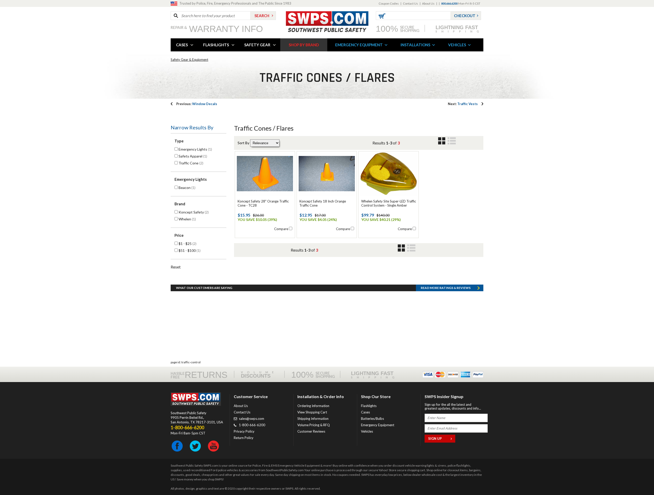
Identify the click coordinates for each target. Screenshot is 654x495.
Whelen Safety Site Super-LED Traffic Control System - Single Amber (388, 203)
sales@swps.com (251, 419)
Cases (365, 412)
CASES (182, 44)
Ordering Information (313, 406)
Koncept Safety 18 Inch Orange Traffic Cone (322, 203)
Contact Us (410, 3)
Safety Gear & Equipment (189, 60)
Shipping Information (313, 419)
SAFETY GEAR (257, 44)
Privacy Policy (244, 431)
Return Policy (243, 438)
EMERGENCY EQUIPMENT (359, 44)
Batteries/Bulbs (372, 419)
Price (179, 235)
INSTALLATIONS (415, 44)
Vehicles (367, 431)
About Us (428, 3)
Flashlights (369, 406)
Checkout (464, 15)
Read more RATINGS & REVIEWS (446, 288)
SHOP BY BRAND (304, 44)
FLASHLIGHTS (216, 44)
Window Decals (196, 104)
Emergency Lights (190, 179)
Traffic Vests (463, 104)
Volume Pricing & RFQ (313, 425)
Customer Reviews (311, 431)
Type (179, 141)
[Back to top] (637, 478)
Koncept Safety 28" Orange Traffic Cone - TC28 (263, 203)
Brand (179, 203)
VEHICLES (457, 44)
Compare (281, 229)
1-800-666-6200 (252, 425)
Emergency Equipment (377, 425)
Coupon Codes (389, 3)
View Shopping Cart (312, 412)
